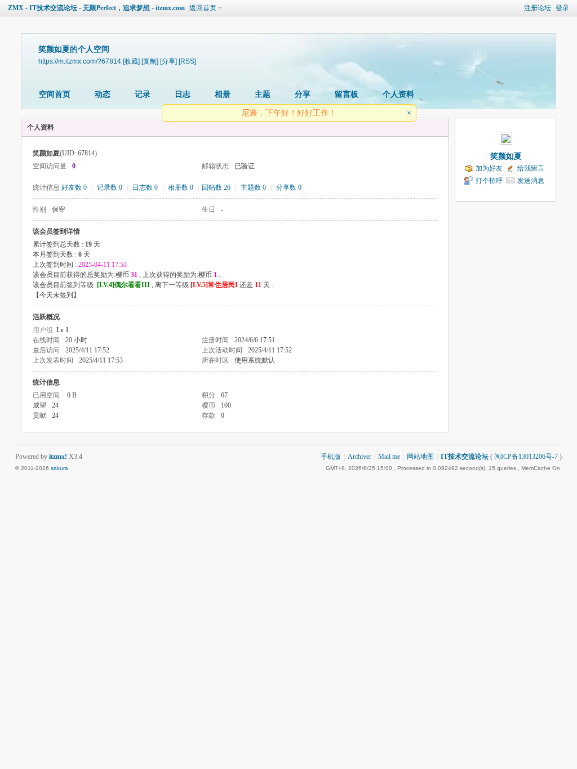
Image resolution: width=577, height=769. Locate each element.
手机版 (331, 456)
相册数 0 (180, 187)
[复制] (149, 61)
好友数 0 (74, 187)
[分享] (168, 61)
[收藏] (131, 61)
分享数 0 (288, 187)
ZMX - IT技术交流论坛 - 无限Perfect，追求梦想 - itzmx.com (96, 8)
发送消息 (530, 181)
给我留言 (530, 168)
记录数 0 (109, 187)
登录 (562, 8)
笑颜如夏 (506, 156)
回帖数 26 (216, 187)
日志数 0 (145, 187)
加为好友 (489, 168)
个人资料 (398, 94)
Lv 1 (62, 330)
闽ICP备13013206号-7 (526, 456)
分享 (302, 94)
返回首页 (202, 8)
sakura (59, 468)
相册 (222, 94)
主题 (262, 94)
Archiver (359, 456)
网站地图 (420, 456)
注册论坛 (537, 8)
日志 (182, 94)
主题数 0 (253, 187)
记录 (142, 94)
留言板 (346, 94)
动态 (102, 94)
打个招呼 (489, 181)
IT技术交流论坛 (465, 456)
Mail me (389, 456)
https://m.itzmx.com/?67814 (79, 61)
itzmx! (58, 456)
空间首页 (54, 94)
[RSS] (187, 61)
